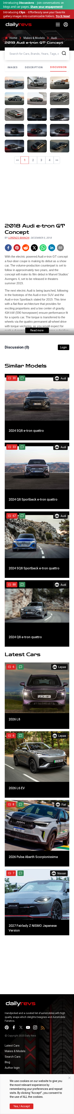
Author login (12, 1067)
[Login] (65, 24)
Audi (54, 38)
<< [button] (17, 160)
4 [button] (49, 160)
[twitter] (34, 247)
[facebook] (8, 247)
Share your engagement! (46, 7)
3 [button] (41, 160)
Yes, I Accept (21, 1106)
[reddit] (25, 247)
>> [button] (56, 160)
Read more (37, 330)
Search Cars (13, 1056)
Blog (7, 1062)
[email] (60, 247)
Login (63, 347)
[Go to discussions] (22, 378)
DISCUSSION (58, 67)
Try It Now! (63, 16)
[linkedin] (51, 247)
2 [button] (33, 160)
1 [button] (24, 160)
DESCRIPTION (34, 67)
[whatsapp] (43, 247)
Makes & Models (34, 38)
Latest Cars (12, 1045)
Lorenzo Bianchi (18, 237)
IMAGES (12, 67)
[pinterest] (17, 247)
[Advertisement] (37, 193)
